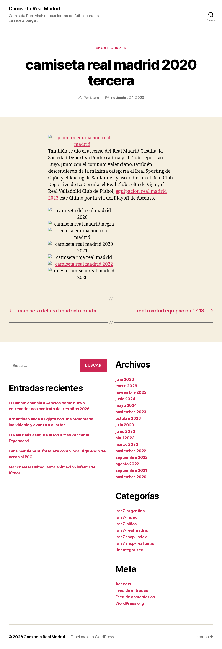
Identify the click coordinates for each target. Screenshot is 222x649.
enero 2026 (126, 386)
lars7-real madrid (131, 530)
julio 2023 (124, 425)
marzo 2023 (126, 444)
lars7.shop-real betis (134, 543)
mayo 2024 (126, 405)
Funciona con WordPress (92, 636)
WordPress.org (129, 603)
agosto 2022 (127, 464)
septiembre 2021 (131, 470)
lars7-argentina (130, 511)
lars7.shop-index (131, 537)
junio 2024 (125, 399)
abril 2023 (124, 438)
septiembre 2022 (131, 457)
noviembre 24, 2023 (127, 97)
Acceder (123, 584)
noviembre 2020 (131, 477)
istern (94, 97)
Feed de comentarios (135, 597)
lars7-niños (126, 524)
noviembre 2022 (130, 451)
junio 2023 (125, 431)
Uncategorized (111, 48)
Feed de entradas (131, 590)
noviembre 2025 (130, 392)
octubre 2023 (128, 418)
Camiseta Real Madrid (34, 8)
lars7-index (126, 517)
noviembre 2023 (130, 412)
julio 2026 (124, 379)
